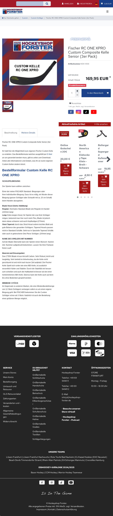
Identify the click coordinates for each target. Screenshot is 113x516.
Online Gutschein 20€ (65, 148)
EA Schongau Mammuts (73, 460)
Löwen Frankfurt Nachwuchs (36, 457)
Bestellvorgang (10, 381)
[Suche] (47, 3)
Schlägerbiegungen (41, 439)
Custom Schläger (36, 18)
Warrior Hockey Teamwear (70, 472)
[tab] (10, 132)
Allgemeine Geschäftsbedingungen (12, 413)
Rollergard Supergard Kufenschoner (103, 153)
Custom (25, 18)
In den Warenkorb (95, 93)
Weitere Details (28, 132)
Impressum (41, 509)
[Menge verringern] (77, 95)
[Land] (96, 3)
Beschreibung (10, 132)
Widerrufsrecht (10, 421)
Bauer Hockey (37, 472)
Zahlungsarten (9, 398)
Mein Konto (8, 377)
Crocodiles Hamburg (94, 460)
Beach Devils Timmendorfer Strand (25, 460)
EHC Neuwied (99, 457)
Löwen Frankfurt (13, 457)
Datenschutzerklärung (66, 509)
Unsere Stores (9, 372)
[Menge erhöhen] (77, 91)
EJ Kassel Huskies (83, 457)
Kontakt (51, 509)
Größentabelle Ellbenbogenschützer (42, 400)
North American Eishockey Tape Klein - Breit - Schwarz (84, 156)
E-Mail (49, 154)
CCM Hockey (51, 472)
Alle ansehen (102, 124)
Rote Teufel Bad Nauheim (62, 457)
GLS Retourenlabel (12, 394)
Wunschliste (76, 103)
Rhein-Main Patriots (52, 460)
